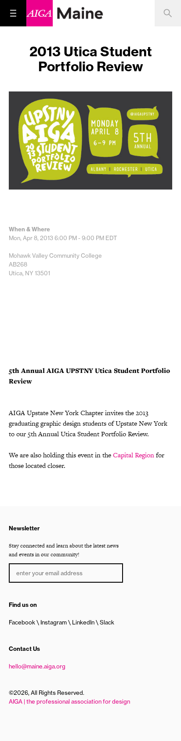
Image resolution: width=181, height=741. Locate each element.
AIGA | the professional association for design (69, 701)
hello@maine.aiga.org (37, 666)
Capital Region (133, 455)
